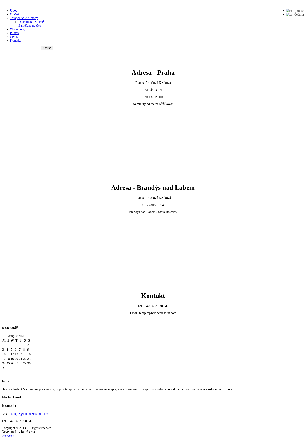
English (298, 10)
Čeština (298, 14)
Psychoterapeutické (31, 21)
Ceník (14, 36)
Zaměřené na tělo (29, 25)
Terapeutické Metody (24, 18)
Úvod (13, 10)
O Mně (14, 14)
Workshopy (17, 29)
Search (47, 47)
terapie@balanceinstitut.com (29, 414)
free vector (8, 435)
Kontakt (15, 40)
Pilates (14, 33)
